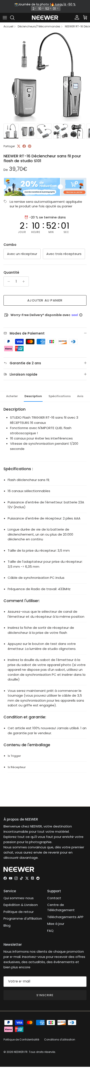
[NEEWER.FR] (45, 17)
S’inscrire (44, 995)
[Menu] (5, 17)
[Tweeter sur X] (18, 146)
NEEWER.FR (21, 1052)
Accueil (8, 26)
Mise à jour (55, 923)
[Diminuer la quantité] (7, 281)
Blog (6, 925)
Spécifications (59, 396)
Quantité (11, 272)
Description (33, 396)
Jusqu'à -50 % (65, 4)
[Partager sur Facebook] (24, 146)
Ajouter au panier (44, 300)
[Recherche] (14, 17)
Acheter (12, 396)
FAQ (50, 930)
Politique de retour (18, 911)
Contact (54, 898)
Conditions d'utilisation (59, 1039)
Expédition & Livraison (20, 904)
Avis (80, 396)
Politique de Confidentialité (21, 1039)
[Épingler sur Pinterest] (29, 146)
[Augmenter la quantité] (25, 281)
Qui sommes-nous (18, 898)
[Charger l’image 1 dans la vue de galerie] (45, 77)
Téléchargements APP (65, 917)
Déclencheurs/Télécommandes (39, 26)
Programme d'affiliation (22, 918)
